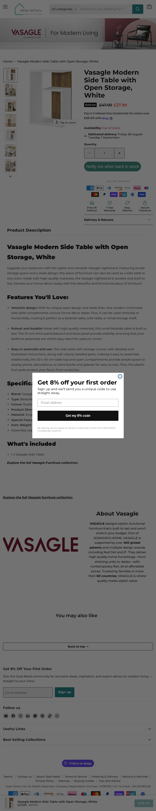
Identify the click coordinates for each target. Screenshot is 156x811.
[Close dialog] (120, 376)
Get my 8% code (78, 415)
